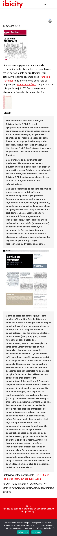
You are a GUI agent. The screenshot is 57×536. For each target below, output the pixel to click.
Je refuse (36, 532)
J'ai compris (23, 532)
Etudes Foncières (26, 84)
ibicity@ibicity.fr (28, 511)
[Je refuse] (53, 527)
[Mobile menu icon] (51, 4)
